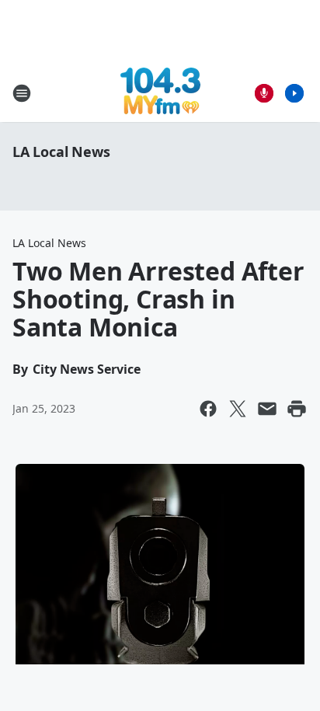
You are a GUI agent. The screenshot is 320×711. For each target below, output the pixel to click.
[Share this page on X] (238, 409)
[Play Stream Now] (294, 93)
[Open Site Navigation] (21, 93)
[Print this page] (297, 409)
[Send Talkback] (264, 93)
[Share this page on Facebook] (208, 409)
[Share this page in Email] (267, 409)
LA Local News (61, 151)
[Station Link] (160, 93)
